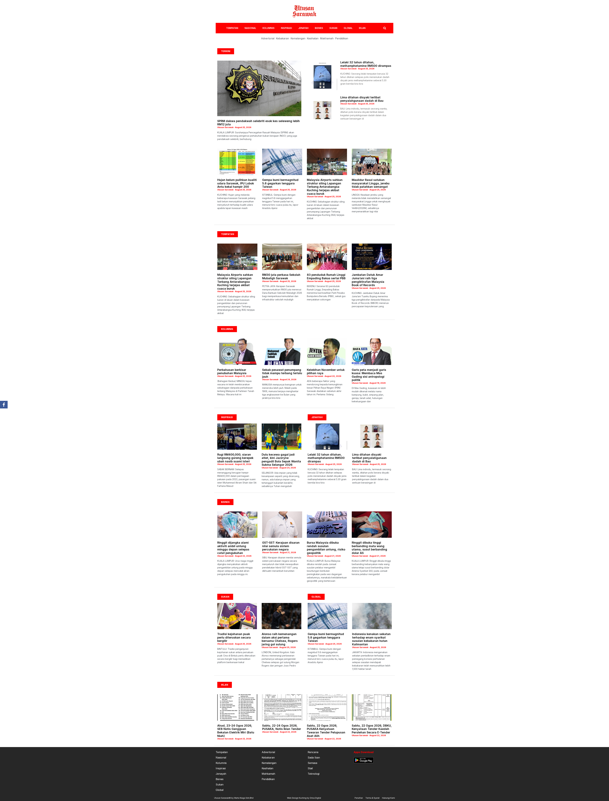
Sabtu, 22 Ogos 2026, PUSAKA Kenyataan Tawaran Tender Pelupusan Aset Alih (326, 731)
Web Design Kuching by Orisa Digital (304, 798)
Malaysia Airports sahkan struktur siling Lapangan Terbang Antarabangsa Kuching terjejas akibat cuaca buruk (325, 186)
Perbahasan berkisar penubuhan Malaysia (231, 371)
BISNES (319, 28)
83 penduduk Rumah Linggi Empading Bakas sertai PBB (326, 276)
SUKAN (333, 28)
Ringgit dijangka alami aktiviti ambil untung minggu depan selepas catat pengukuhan (233, 548)
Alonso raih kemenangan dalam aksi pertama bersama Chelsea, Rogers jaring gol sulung (280, 639)
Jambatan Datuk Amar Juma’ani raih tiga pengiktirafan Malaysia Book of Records (368, 280)
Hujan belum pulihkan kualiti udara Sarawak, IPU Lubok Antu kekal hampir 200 (237, 183)
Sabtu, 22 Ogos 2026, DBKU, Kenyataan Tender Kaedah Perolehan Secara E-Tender (372, 729)
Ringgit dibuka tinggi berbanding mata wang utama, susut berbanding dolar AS (369, 548)
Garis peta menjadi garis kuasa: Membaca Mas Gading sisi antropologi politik (369, 375)
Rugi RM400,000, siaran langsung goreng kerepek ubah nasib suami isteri (235, 458)
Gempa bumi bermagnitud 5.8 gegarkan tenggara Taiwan (280, 183)
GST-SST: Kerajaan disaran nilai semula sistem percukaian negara (281, 546)
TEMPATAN (232, 28)
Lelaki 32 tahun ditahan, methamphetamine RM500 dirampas (365, 64)
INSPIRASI (286, 28)
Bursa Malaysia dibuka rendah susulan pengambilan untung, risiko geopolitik (326, 548)
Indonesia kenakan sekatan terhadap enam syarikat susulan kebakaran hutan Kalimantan (371, 639)
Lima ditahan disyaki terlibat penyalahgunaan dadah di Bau (361, 99)
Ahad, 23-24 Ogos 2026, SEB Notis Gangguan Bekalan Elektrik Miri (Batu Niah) (235, 731)
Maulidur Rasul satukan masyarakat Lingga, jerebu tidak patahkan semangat (371, 183)
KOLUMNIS (268, 28)
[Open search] (384, 28)
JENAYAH (303, 28)
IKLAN (362, 28)
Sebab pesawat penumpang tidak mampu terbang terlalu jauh (282, 373)
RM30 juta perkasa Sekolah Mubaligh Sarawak (281, 276)
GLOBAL (348, 28)
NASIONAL (250, 28)
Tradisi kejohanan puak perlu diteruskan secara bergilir (234, 637)
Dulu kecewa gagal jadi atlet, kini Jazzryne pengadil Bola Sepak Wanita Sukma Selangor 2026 (281, 460)
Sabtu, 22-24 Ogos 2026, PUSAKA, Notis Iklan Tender (281, 727)
